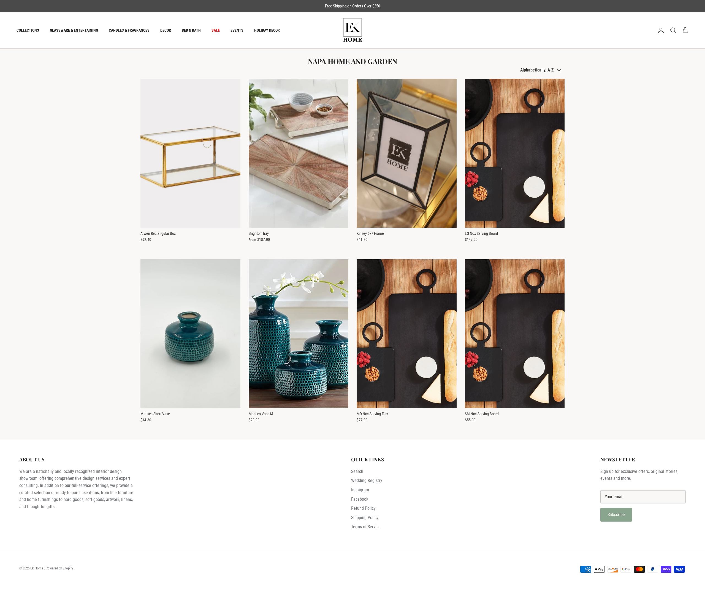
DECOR (165, 30)
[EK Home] (352, 30)
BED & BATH (191, 30)
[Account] (659, 30)
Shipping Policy (364, 517)
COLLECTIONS (28, 30)
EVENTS (237, 30)
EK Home (37, 568)
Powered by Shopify (59, 568)
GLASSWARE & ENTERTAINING (74, 30)
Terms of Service (366, 526)
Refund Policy (363, 508)
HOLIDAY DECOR (267, 30)
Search (357, 471)
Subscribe (616, 514)
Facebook (359, 499)
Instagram (360, 489)
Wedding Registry (366, 480)
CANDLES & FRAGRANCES (129, 30)
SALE (216, 30)
